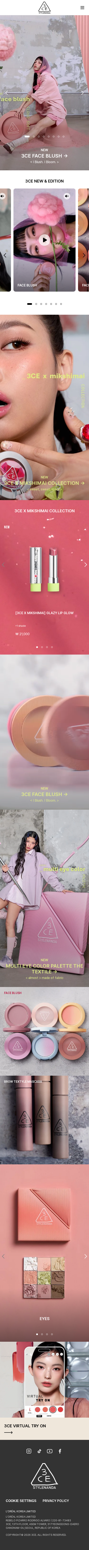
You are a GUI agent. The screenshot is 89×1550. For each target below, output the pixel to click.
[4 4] (52, 1334)
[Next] (85, 564)
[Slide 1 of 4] (37, 647)
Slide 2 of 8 (34, 136)
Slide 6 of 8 (53, 136)
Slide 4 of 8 (43, 136)
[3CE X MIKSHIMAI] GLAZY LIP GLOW (44, 613)
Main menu (82, 7)
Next (82, 93)
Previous (6, 93)
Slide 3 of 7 (41, 304)
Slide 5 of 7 (51, 304)
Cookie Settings (21, 1501)
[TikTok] (39, 1451)
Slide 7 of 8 (58, 136)
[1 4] (37, 1334)
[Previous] (3, 564)
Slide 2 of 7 (36, 304)
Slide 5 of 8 (48, 136)
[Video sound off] (66, 196)
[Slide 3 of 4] (47, 647)
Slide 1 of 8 (27, 136)
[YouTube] (50, 1451)
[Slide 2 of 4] (42, 647)
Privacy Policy (56, 1501)
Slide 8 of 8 (63, 136)
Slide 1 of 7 (29, 304)
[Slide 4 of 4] (52, 647)
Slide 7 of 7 (61, 304)
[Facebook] (60, 1451)
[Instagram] (29, 1451)
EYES (45, 1318)
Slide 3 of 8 (39, 136)
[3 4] (47, 1334)
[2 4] (42, 1334)
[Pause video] (44, 240)
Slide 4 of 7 (46, 304)
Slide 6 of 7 (56, 304)
